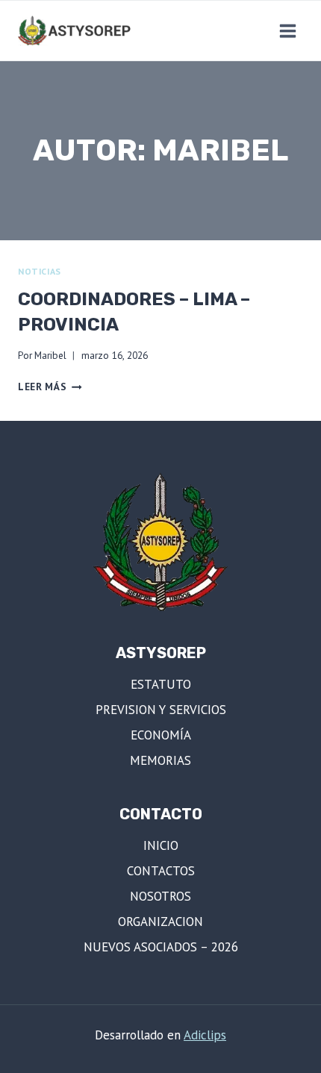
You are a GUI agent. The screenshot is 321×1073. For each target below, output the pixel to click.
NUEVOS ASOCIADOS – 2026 (161, 947)
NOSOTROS (160, 896)
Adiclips (205, 1035)
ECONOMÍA (161, 735)
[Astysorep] (77, 31)
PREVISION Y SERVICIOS (161, 709)
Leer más (50, 386)
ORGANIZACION (160, 921)
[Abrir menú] (287, 30)
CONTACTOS (161, 871)
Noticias (39, 271)
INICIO (160, 845)
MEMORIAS (160, 760)
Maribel (50, 355)
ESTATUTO (161, 684)
